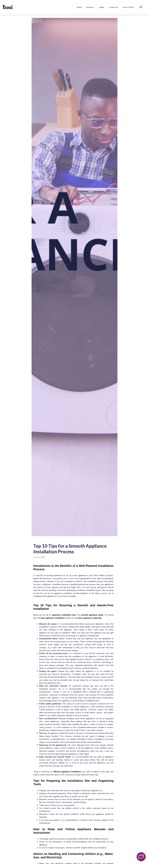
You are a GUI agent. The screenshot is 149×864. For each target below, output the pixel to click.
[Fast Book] (141, 856)
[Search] (141, 7)
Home (79, 7)
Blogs (102, 7)
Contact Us (113, 7)
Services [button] (90, 7)
